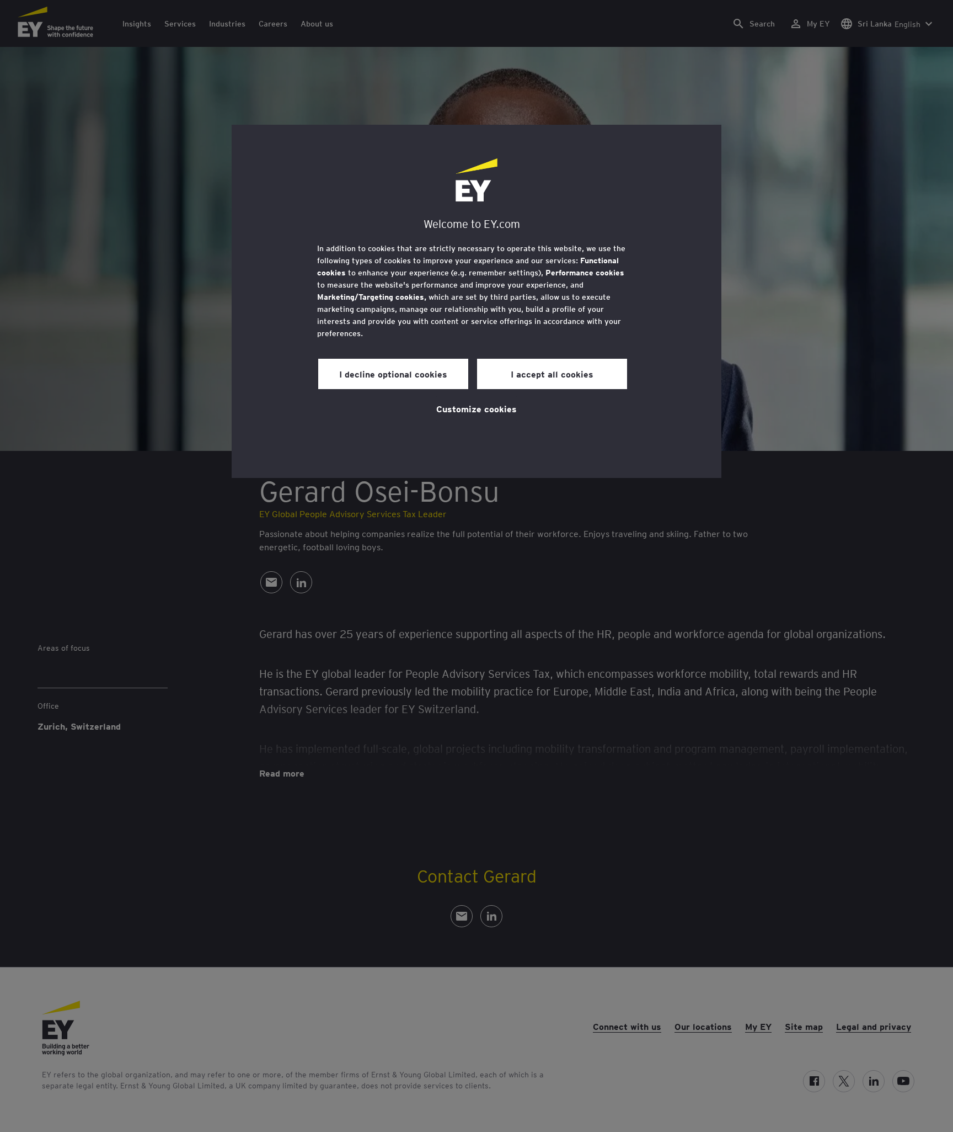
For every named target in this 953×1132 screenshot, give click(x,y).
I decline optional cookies (393, 374)
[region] (476, 301)
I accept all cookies (552, 374)
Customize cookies (476, 408)
